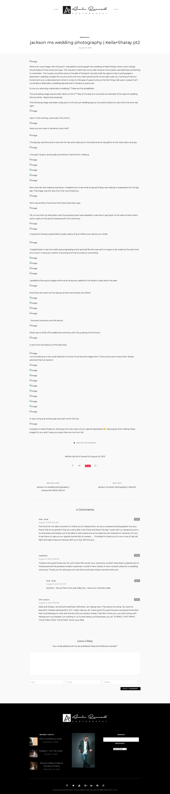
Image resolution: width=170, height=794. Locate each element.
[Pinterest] (97, 786)
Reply (137, 519)
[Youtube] (79, 786)
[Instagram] (103, 786)
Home (56, 9)
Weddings (85, 37)
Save (88, 466)
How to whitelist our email (50, 739)
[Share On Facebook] (73, 465)
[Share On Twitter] (80, 465)
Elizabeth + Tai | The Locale (50, 751)
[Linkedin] (91, 786)
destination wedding (86, 443)
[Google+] (85, 786)
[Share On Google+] (96, 465)
